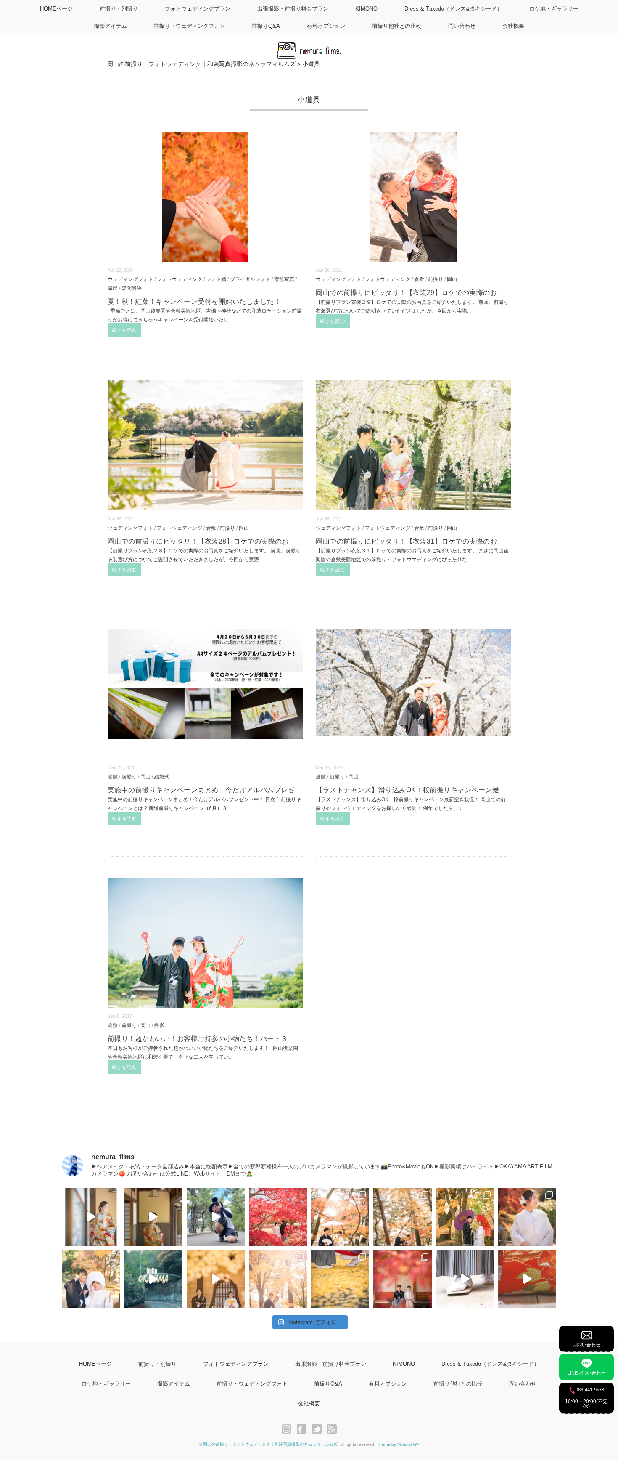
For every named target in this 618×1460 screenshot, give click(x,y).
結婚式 (161, 776)
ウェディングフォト (130, 279)
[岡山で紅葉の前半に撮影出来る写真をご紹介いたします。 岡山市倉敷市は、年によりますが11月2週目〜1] (216, 1279)
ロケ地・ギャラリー (553, 8)
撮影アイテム (110, 26)
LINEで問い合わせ (586, 1372)
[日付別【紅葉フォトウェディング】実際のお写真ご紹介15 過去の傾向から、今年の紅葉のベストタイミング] (465, 1217)
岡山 (452, 279)
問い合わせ (461, 26)
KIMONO (366, 8)
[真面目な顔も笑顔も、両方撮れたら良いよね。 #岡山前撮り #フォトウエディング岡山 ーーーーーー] (527, 1279)
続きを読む (124, 329)
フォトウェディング (179, 279)
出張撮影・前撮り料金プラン (292, 8)
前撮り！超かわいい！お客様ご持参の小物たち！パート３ (198, 1038)
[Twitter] (319, 1429)
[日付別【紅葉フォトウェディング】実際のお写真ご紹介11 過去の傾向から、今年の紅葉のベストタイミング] (340, 1279)
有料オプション (326, 26)
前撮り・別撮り (119, 8)
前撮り (435, 279)
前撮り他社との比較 (396, 26)
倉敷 (419, 279)
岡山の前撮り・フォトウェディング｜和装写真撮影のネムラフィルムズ (270, 1444)
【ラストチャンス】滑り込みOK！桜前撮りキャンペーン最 (407, 790)
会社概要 (513, 26)
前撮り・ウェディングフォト (189, 26)
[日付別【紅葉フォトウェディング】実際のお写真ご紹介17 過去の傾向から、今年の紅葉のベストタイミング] (340, 1217)
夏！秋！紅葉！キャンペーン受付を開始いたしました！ (194, 301)
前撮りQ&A (266, 26)
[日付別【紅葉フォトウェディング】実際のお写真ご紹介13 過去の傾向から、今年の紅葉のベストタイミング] (91, 1279)
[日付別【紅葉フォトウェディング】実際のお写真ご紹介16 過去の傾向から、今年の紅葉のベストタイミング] (402, 1217)
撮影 (113, 288)
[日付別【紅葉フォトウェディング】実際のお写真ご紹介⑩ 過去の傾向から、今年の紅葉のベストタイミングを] (402, 1279)
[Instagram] (289, 1429)
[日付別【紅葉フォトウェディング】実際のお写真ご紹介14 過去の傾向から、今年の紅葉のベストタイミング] (527, 1217)
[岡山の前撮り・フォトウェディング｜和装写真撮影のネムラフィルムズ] (309, 47)
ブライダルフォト (250, 279)
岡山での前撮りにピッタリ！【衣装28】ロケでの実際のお (198, 541)
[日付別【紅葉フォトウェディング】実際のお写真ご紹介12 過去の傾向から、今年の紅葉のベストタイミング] (278, 1279)
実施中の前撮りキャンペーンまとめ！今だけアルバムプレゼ (201, 790)
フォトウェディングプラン (197, 8)
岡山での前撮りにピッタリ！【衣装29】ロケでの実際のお (406, 292)
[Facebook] (304, 1429)
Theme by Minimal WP (398, 1444)
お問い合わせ (586, 1344)
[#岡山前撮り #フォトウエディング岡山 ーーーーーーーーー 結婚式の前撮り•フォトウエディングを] (91, 1217)
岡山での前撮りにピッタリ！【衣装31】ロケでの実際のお (406, 541)
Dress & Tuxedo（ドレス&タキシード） (453, 8)
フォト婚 (216, 279)
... (230, 320)
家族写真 (284, 279)
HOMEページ (56, 8)
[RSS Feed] (332, 1429)
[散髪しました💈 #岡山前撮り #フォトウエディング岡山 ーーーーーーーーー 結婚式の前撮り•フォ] (216, 1217)
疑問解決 (131, 288)
